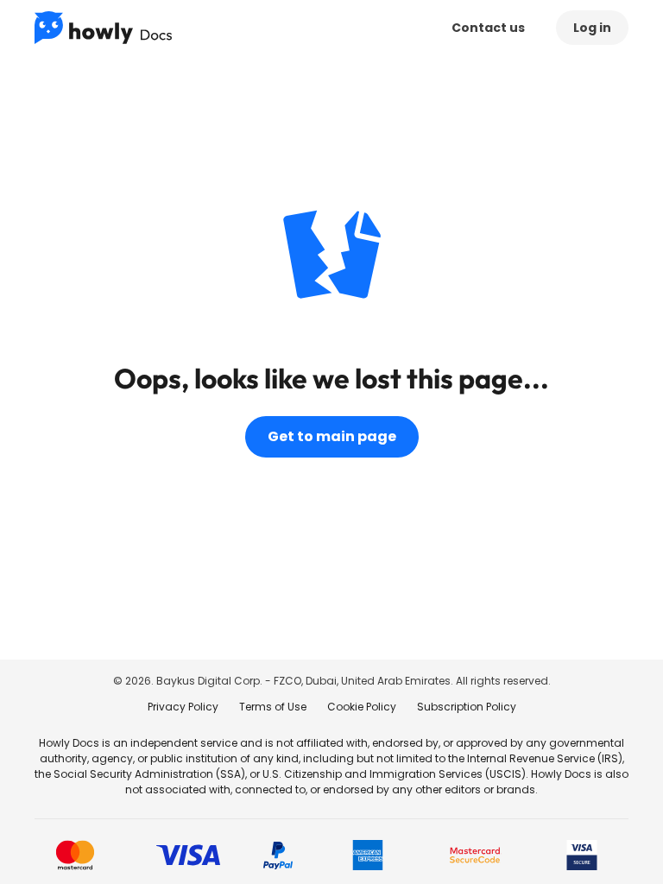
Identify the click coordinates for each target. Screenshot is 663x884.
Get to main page (332, 436)
